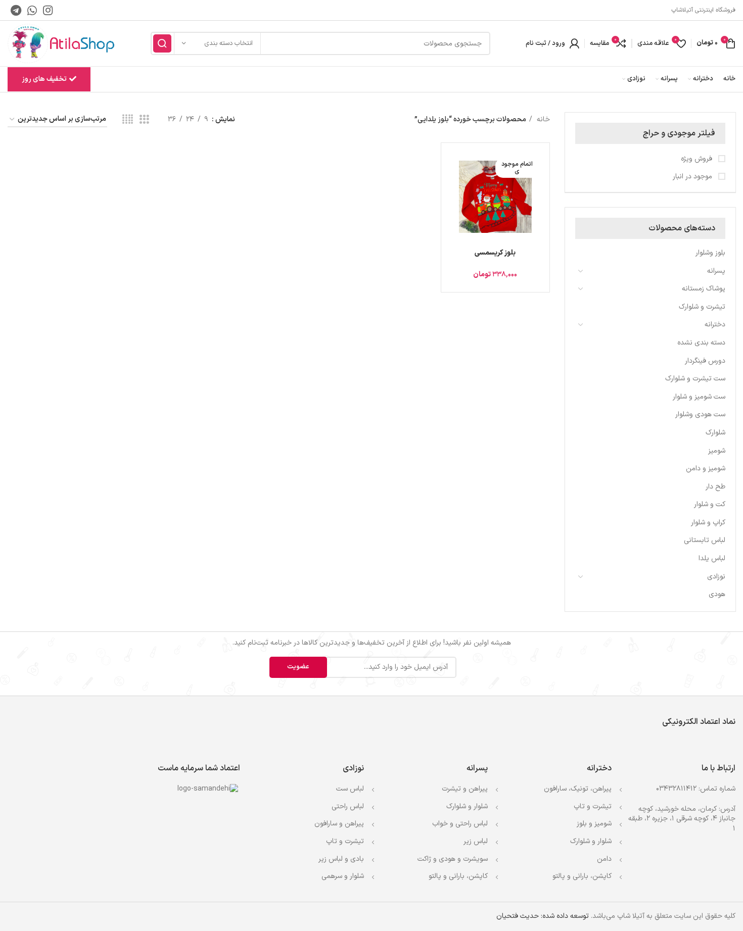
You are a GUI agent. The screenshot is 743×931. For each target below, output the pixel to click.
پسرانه (716, 271)
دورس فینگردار (705, 361)
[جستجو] (162, 43)
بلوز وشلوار (710, 253)
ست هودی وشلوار (700, 414)
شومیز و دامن (705, 468)
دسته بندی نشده (701, 342)
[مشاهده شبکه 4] (127, 120)
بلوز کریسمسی (495, 253)
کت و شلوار (709, 504)
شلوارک (715, 432)
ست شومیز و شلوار (699, 396)
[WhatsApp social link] (32, 10)
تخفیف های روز (44, 79)
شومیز (716, 451)
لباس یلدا (712, 558)
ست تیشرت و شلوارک (695, 378)
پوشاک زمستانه (703, 288)
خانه (542, 119)
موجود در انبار (693, 177)
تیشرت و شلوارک (702, 307)
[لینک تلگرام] (16, 10)
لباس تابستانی (704, 540)
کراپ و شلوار (708, 522)
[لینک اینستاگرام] (48, 10)
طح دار (715, 486)
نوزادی (716, 576)
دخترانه (715, 324)
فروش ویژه (697, 159)
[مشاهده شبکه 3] (144, 120)
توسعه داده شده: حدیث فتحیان (542, 916)
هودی (717, 594)
